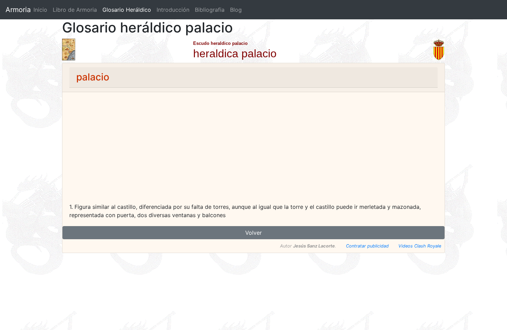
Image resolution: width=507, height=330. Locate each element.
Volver (253, 232)
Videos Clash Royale (419, 246)
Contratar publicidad (367, 246)
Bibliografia (210, 9)
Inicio (40, 9)
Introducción (173, 9)
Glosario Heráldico (126, 9)
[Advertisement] (253, 151)
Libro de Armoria (76, 9)
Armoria (18, 10)
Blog (236, 9)
